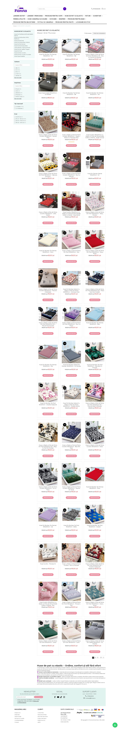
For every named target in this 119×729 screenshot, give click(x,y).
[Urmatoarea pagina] (103, 658)
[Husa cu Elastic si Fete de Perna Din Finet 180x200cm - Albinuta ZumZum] (48, 162)
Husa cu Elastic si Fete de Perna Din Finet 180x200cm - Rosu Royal (95, 252)
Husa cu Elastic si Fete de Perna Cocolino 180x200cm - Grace (95, 445)
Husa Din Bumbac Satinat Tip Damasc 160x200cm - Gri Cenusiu (71, 365)
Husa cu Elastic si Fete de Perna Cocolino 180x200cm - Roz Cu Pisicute (71, 175)
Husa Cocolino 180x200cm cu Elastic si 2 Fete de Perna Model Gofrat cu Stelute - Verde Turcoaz (94, 136)
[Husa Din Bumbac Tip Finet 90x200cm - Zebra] (71, 514)
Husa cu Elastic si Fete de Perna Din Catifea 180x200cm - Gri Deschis (95, 642)
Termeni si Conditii (19, 718)
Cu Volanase (19, 108)
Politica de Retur (42, 718)
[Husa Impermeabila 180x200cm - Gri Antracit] (48, 81)
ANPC (39, 722)
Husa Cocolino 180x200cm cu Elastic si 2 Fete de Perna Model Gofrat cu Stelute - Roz (48, 604)
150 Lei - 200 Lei (20, 122)
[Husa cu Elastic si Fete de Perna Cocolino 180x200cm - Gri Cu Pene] (48, 474)
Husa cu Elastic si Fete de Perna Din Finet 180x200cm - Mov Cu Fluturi (71, 324)
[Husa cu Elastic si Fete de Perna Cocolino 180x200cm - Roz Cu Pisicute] (71, 162)
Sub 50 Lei (18, 116)
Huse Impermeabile (19, 56)
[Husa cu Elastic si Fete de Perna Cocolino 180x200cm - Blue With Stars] (71, 432)
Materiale (17, 714)
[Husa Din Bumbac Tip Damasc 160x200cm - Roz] (48, 352)
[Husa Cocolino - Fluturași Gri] (48, 552)
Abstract (18, 92)
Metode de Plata (42, 714)
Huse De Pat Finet (19, 40)
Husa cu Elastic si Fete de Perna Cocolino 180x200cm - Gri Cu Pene (48, 488)
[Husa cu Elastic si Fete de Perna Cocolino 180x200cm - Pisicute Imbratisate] (48, 278)
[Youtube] (58, 697)
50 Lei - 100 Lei (19, 118)
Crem (17, 73)
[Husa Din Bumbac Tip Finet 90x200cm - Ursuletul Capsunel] (48, 392)
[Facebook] (55, 697)
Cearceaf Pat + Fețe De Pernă (22, 47)
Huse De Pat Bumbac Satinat (22, 42)
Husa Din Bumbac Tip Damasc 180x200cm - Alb (71, 55)
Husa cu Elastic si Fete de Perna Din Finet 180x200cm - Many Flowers (95, 213)
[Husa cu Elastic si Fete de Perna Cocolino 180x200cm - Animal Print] (48, 122)
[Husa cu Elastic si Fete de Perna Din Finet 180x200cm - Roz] (71, 239)
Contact (17, 722)
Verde (17, 75)
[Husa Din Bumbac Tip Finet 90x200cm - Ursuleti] (94, 514)
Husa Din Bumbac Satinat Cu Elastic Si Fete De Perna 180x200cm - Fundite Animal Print (71, 404)
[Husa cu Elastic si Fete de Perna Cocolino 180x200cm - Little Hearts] (48, 201)
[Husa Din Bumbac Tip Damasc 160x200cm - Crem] (48, 240)
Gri (16, 69)
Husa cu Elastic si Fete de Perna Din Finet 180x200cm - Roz (71, 251)
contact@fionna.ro (90, 698)
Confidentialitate (19, 720)
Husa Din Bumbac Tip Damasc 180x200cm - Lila (48, 526)
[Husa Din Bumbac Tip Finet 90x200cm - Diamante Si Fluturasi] (94, 351)
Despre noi (17, 712)
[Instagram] (64, 697)
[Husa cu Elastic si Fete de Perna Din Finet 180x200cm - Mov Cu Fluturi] (71, 314)
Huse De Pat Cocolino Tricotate (22, 54)
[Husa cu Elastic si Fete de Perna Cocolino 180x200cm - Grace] (94, 432)
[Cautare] (64, 8)
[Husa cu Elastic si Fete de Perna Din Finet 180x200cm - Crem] (71, 629)
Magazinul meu (20, 709)
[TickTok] (61, 697)
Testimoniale (18, 716)
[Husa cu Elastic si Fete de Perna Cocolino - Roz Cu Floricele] (71, 552)
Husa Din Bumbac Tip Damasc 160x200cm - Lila (94, 93)
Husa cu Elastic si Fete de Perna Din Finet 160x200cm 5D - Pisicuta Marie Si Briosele (95, 404)
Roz (17, 71)
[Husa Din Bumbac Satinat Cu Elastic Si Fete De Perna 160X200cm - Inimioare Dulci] (71, 278)
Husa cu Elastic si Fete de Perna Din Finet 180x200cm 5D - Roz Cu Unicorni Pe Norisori (95, 56)
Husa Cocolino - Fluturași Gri (48, 564)
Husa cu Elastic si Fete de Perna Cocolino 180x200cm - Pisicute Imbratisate (48, 290)
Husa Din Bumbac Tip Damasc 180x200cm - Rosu (94, 487)
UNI (17, 91)
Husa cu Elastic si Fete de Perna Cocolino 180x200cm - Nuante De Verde (71, 488)
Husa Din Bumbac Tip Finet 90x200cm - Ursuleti (94, 526)
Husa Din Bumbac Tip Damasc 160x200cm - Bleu (94, 323)
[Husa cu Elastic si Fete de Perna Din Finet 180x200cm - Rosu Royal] (94, 239)
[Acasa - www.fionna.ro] (21, 8)
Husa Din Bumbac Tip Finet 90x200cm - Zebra (71, 526)
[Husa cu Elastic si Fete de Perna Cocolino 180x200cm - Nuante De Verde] (71, 474)
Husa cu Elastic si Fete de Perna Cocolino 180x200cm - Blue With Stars (71, 446)
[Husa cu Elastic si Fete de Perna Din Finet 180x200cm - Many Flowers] (94, 201)
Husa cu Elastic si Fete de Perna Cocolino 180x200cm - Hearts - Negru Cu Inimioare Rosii (71, 136)
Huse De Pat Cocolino (20, 52)
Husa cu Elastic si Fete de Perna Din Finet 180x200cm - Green (48, 641)
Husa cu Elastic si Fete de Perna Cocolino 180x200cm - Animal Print (48, 136)
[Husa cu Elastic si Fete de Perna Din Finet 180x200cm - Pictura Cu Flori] (71, 591)
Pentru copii (19, 96)
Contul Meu (41, 712)
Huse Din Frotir (18, 51)
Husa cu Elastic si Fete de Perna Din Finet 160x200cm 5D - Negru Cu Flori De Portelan (48, 446)
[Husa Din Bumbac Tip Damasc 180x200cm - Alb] (71, 46)
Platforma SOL (41, 720)
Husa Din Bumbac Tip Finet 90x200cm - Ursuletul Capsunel (48, 403)
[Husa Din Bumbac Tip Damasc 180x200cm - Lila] (48, 514)
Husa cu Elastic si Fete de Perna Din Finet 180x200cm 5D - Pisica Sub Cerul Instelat (94, 290)
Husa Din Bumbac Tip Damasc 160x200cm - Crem (48, 251)
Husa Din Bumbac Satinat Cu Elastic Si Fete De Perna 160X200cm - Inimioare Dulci (71, 290)
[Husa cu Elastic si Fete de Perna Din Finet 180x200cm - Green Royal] (94, 591)
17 (101, 657)
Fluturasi (18, 94)
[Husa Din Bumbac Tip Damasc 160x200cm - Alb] (71, 82)
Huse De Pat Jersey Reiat (21, 45)
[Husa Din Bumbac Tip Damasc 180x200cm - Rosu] (94, 474)
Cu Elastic (18, 106)
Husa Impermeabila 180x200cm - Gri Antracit (47, 93)
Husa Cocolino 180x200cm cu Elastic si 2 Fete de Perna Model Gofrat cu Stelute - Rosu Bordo (71, 213)
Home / (15, 26)
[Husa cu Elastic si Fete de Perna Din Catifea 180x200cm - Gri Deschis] (94, 629)
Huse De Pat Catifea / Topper (22, 49)
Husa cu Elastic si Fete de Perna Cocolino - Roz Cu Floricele (71, 564)
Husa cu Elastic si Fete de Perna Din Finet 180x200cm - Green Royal (95, 604)
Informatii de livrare (43, 716)
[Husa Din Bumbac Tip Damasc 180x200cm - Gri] (48, 46)
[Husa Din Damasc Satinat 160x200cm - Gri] (94, 162)
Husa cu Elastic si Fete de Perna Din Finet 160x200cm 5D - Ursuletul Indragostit (95, 565)
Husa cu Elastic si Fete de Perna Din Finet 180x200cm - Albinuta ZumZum (48, 175)
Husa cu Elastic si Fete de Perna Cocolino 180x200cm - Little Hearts (48, 213)
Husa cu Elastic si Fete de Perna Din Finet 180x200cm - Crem (71, 641)
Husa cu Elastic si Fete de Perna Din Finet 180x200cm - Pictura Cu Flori (71, 604)
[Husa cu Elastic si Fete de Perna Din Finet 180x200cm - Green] (48, 629)
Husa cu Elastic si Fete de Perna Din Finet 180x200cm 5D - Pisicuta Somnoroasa (48, 324)
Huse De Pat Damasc (20, 44)
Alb (16, 68)
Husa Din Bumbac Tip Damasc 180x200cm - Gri (48, 55)
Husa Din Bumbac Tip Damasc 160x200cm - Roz (48, 365)
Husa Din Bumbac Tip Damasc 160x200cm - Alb (71, 93)
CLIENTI (40, 709)
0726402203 (90, 696)
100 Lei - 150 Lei (20, 120)
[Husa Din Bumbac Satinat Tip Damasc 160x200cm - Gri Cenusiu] (71, 352)
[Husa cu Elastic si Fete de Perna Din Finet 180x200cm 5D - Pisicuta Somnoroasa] (48, 314)
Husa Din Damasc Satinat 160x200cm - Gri (95, 174)
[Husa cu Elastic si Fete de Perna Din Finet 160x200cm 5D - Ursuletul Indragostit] (94, 552)
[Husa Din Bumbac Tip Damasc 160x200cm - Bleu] (94, 314)
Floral (17, 89)
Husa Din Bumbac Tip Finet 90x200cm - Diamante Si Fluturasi (94, 366)
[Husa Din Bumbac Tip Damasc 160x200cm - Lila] (94, 82)
